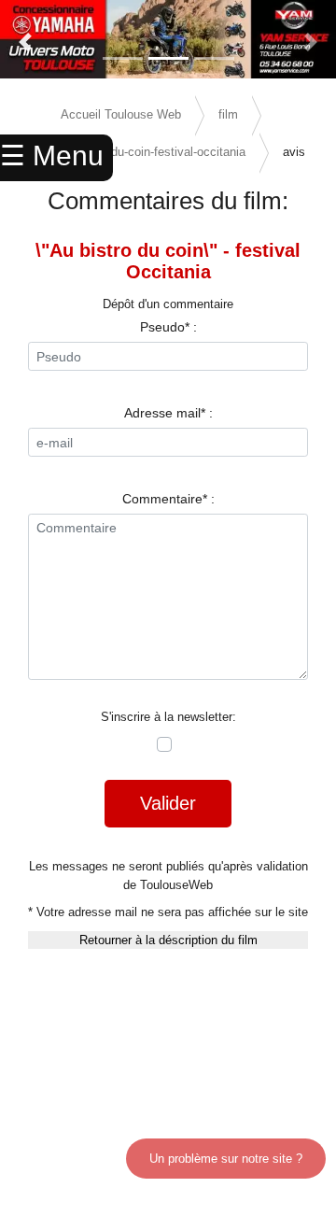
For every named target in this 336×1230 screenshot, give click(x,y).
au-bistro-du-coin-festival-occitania (153, 152)
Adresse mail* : (168, 412)
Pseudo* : (168, 326)
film (228, 114)
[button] (25, 42)
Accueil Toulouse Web (121, 114)
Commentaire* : (168, 498)
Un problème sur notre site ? (225, 1159)
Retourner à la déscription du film (168, 940)
